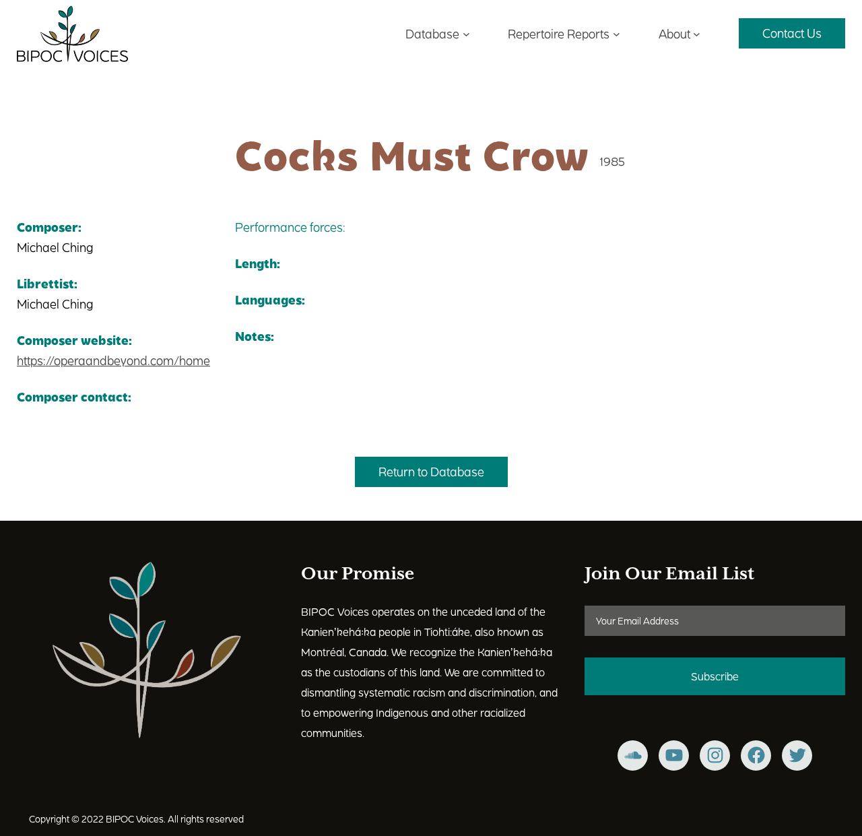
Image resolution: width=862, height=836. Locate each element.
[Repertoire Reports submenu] (616, 33)
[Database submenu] (466, 33)
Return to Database (431, 471)
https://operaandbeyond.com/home (113, 360)
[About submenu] (696, 33)
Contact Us (792, 33)
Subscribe (715, 676)
